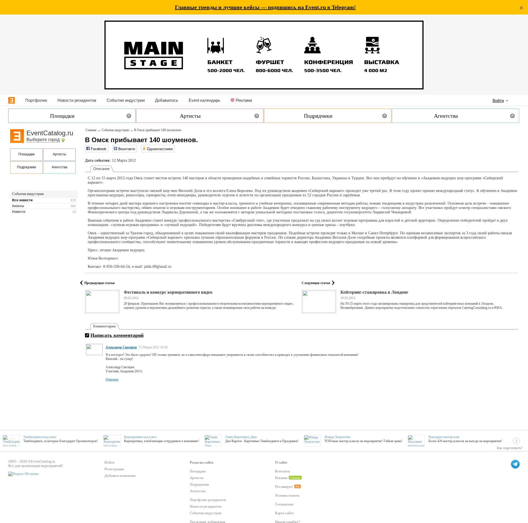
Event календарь (204, 100)
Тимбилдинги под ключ (39, 437)
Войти (498, 100)
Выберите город (43, 139)
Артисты (59, 154)
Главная (91, 130)
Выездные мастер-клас (444, 437)
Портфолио (36, 100)
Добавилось (166, 100)
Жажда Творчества (337, 437)
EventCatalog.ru (49, 133)
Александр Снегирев (121, 347)
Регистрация (114, 469)
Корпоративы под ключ (140, 437)
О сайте (281, 462)
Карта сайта (284, 513)
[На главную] (11, 100)
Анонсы (18, 206)
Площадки (26, 154)
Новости (18, 212)
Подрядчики (26, 167)
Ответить (112, 379)
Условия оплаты (287, 495)
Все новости (22, 200)
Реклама (244, 100)
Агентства (59, 167)
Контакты (282, 471)
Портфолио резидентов (208, 500)
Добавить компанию (120, 476)
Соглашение (284, 504)
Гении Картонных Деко (241, 437)
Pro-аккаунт (284, 487)
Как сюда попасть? (509, 448)
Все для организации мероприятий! (35, 466)
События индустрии (126, 100)
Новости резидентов (76, 100)
